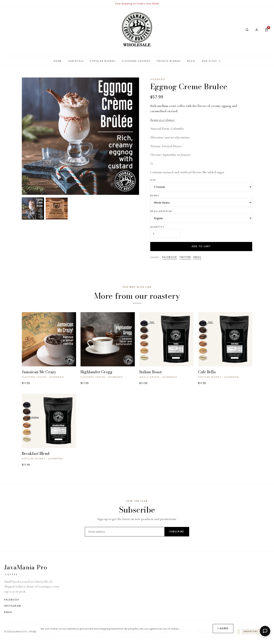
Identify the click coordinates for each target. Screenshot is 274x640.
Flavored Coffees (136, 61)
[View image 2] (56, 208)
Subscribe (176, 531)
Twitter (185, 257)
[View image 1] (33, 208)
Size (153, 179)
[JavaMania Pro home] (137, 30)
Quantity (157, 226)
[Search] (247, 29)
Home (58, 61)
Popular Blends (103, 61)
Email (197, 257)
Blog (191, 61)
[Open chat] (265, 631)
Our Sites (209, 61)
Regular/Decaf (161, 211)
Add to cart (201, 246)
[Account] (256, 29)
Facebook (169, 257)
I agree (223, 628)
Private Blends (169, 61)
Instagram (12, 605)
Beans (154, 195)
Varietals (76, 61)
